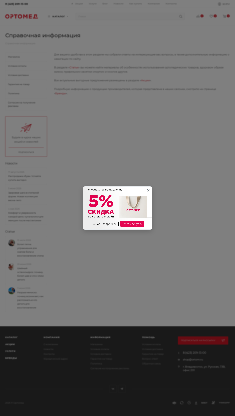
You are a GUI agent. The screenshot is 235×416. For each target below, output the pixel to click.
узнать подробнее (105, 224)
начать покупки (132, 224)
